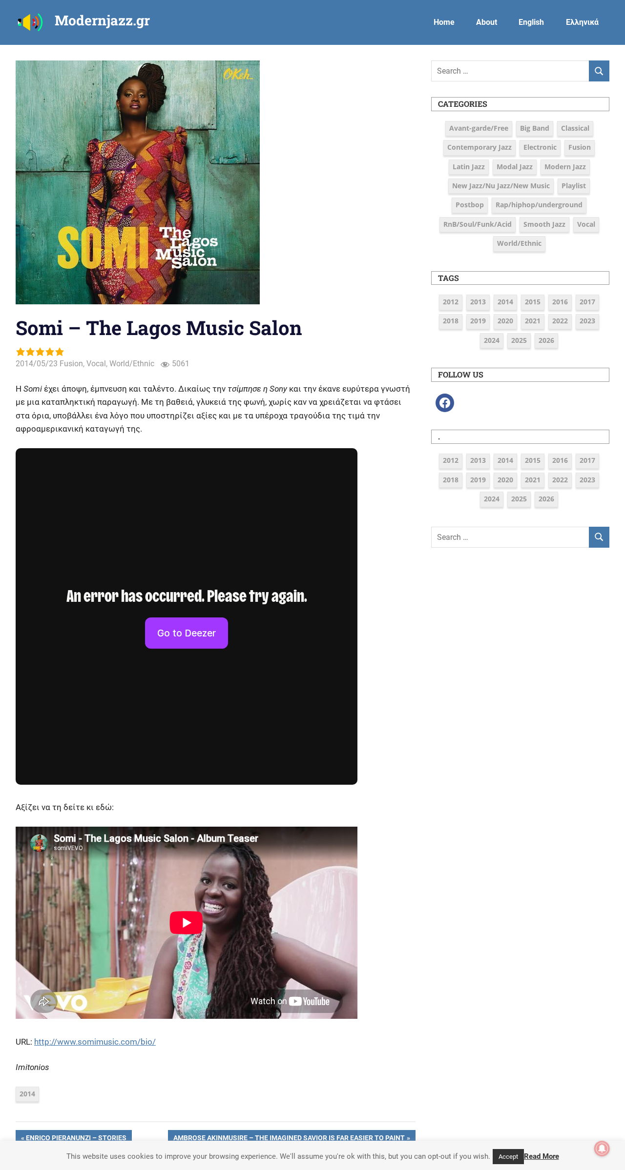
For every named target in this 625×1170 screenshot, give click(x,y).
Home (444, 22)
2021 (533, 320)
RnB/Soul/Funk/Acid (477, 224)
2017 (587, 301)
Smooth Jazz (544, 224)
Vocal (96, 363)
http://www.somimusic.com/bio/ (95, 1042)
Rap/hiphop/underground (539, 204)
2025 (519, 340)
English (531, 22)
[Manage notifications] (602, 1148)
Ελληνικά (582, 22)
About (486, 22)
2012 (450, 301)
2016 (560, 301)
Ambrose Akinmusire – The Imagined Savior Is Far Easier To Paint (289, 1139)
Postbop (470, 204)
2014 (27, 1093)
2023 (587, 320)
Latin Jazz (469, 166)
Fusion (71, 363)
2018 (450, 320)
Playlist (574, 185)
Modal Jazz (515, 166)
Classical (575, 128)
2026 (546, 340)
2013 (478, 301)
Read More (541, 1156)
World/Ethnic (131, 363)
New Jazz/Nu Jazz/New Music (501, 185)
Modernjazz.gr (102, 20)
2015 (533, 301)
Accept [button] (508, 1156)
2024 (492, 340)
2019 (478, 320)
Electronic (540, 147)
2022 (560, 320)
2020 (505, 320)
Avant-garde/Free (478, 128)
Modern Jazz (565, 166)
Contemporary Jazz (479, 147)
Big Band (534, 128)
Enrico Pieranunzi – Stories (75, 1139)
